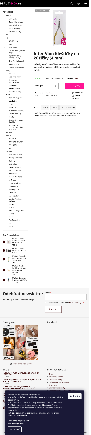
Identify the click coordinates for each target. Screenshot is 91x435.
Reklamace (53, 385)
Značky (9, 151)
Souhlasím (75, 396)
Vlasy (8, 70)
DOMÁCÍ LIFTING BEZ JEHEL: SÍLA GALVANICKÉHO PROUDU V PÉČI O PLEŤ (19, 387)
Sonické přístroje (15, 25)
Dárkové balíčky (15, 31)
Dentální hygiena (15, 98)
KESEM (9, 132)
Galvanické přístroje (16, 22)
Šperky (11, 117)
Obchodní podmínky (57, 388)
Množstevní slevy (55, 379)
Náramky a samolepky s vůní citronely (16, 127)
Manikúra (12, 101)
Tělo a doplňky (14, 28)
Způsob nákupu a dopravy (59, 382)
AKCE (11, 148)
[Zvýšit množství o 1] (61, 86)
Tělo (7, 38)
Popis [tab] (36, 107)
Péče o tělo (13, 47)
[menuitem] (15, 154)
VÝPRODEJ (13, 145)
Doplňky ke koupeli (16, 61)
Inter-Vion (78, 78)
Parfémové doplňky (16, 110)
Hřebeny (12, 73)
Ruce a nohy (14, 64)
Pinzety (11, 104)
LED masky (13, 19)
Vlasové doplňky (15, 91)
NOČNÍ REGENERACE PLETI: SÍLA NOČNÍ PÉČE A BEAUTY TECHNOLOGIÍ (22, 381)
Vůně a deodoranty (16, 67)
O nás (51, 374)
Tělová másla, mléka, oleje (17, 52)
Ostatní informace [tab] (68, 107)
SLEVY (8, 135)
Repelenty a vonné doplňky (16, 121)
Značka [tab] (54, 107)
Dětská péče (13, 41)
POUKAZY (12, 138)
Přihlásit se (53, 309)
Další (8, 95)
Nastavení (15, 429)
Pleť (7, 35)
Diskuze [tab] (45, 107)
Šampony (13, 85)
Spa (10, 44)
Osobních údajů (75, 302)
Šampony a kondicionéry (14, 81)
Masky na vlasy (14, 77)
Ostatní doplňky (15, 114)
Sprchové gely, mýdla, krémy (15, 57)
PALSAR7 (9, 16)
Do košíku (76, 86)
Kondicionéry (14, 88)
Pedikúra (12, 107)
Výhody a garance (56, 377)
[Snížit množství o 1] (50, 86)
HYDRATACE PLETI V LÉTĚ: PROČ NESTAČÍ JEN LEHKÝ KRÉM (21, 374)
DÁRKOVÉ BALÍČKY (16, 142)
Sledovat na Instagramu (22, 364)
